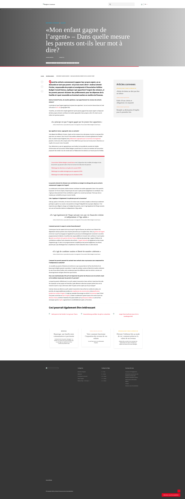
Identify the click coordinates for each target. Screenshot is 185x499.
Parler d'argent (70, 62)
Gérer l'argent (120, 97)
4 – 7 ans (103, 371)
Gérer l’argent (81, 378)
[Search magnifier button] (110, 4)
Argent (58, 62)
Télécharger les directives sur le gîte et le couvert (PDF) (66, 168)
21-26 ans (54, 62)
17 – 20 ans (104, 378)
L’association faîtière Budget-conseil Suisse (63, 162)
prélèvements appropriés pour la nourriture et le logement (85, 138)
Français (145, 4)
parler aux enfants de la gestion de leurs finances (64, 238)
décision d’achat (53, 297)
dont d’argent (66, 295)
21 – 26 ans (104, 380)
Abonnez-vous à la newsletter (131, 385)
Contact (127, 383)
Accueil (42, 76)
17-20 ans (48, 62)
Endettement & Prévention (129, 88)
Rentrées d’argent (52, 23)
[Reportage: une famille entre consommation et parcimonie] (64, 322)
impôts (61, 300)
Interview (64, 62)
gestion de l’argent (99, 231)
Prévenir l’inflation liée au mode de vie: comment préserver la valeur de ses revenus (128, 336)
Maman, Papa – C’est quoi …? (84, 380)
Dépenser (119, 88)
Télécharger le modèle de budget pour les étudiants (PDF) (66, 174)
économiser (93, 293)
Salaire (63, 23)
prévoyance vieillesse (87, 297)
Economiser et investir (82, 376)
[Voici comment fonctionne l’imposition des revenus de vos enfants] (96, 322)
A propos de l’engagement (131, 371)
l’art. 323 (58, 107)
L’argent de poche (83, 240)
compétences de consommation (80, 291)
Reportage (64, 331)
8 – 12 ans (104, 374)
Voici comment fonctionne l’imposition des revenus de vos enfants (96, 336)
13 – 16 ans (104, 376)
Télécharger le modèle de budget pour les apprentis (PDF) (66, 171)
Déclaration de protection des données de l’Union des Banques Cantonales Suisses (131, 375)
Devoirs (127, 97)
